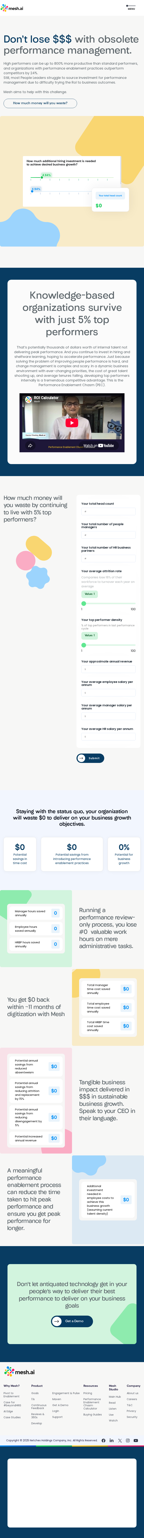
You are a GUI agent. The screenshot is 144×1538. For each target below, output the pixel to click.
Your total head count (97, 503)
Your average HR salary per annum (107, 729)
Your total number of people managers (102, 526)
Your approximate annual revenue (106, 661)
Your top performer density (101, 620)
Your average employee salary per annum (107, 683)
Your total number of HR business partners (106, 549)
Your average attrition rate (101, 571)
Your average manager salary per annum (106, 707)
